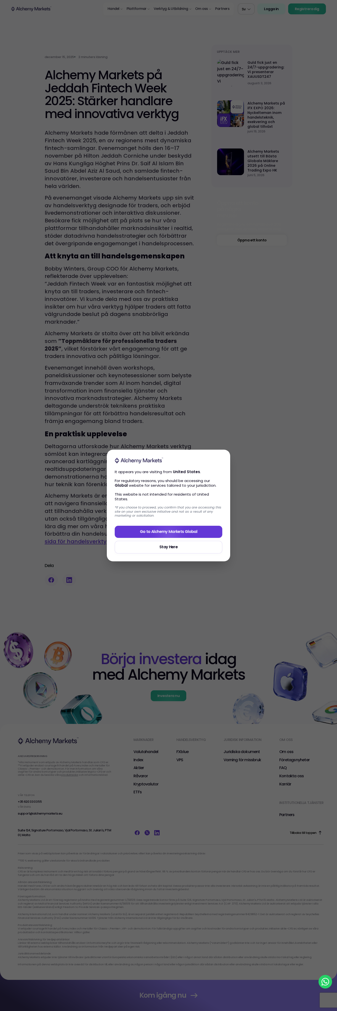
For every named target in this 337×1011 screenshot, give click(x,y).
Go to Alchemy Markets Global (168, 531)
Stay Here (168, 547)
